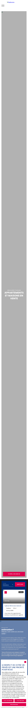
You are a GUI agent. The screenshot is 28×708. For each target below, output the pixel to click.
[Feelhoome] (17, 5)
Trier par (4, 583)
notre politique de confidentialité (10, 697)
